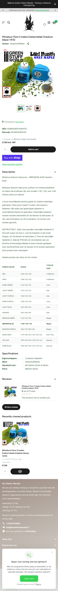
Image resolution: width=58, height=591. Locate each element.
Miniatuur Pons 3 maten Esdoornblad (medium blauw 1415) (15, 453)
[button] (3, 10)
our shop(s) (20, 122)
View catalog (3, 22)
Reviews (6, 378)
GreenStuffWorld (17, 43)
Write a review (11, 407)
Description (8, 171)
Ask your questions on (21, 531)
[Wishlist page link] (44, 22)
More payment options (12, 164)
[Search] (8, 23)
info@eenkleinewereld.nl (17, 527)
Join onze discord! (42, 10)
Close (55, 4)
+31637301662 (13, 523)
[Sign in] (49, 22)
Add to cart (33, 149)
